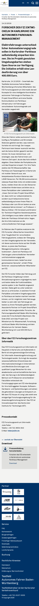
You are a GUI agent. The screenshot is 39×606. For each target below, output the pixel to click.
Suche (32, 3)
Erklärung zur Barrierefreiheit (13, 571)
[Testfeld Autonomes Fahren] (4, 3)
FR (28, 3)
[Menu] (37, 3)
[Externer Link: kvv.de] (7, 508)
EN (23, 3)
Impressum (6, 565)
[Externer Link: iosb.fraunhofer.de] (7, 492)
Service (5, 524)
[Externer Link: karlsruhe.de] (18, 517)
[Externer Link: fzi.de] (18, 492)
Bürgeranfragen (7, 535)
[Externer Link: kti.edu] (7, 500)
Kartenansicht (7, 532)
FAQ (3, 528)
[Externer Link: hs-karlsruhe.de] (18, 500)
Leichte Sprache (7, 550)
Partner (5, 486)
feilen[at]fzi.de (14, 431)
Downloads (5, 544)
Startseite (5, 14)
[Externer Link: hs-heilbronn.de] (7, 517)
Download (13, 463)
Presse (13, 14)
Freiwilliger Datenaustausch (12, 541)
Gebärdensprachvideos (10, 547)
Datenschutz (6, 568)
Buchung (6, 555)
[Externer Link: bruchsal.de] (18, 508)
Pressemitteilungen (24, 14)
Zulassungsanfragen (9, 538)
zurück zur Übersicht (13, 440)
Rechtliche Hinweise (11, 560)
